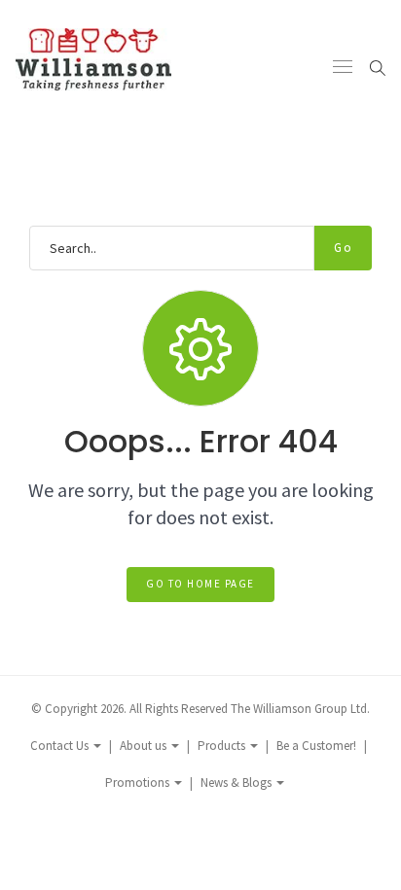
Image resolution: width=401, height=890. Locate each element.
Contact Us (60, 745)
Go (343, 247)
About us (144, 745)
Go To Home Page (200, 583)
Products (223, 745)
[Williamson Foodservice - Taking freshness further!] (93, 66)
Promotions (138, 782)
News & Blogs (237, 782)
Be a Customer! (316, 745)
